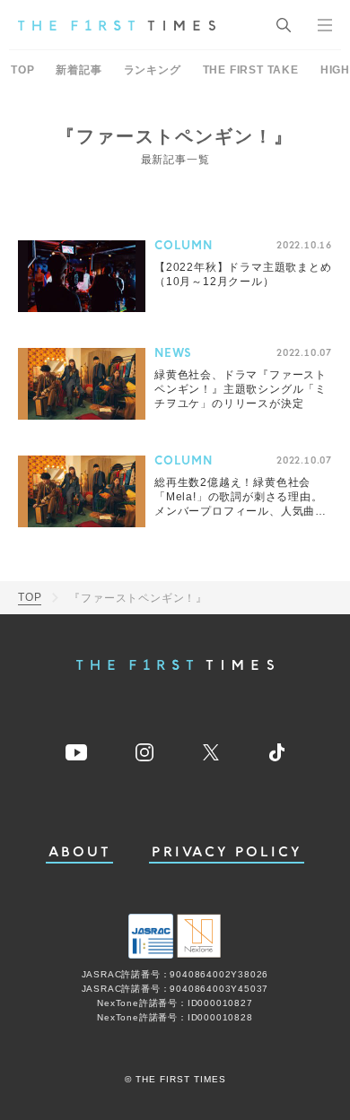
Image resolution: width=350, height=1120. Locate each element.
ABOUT (79, 852)
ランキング (152, 70)
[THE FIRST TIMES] (116, 25)
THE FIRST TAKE (251, 70)
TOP (22, 70)
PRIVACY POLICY (227, 852)
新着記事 (78, 70)
